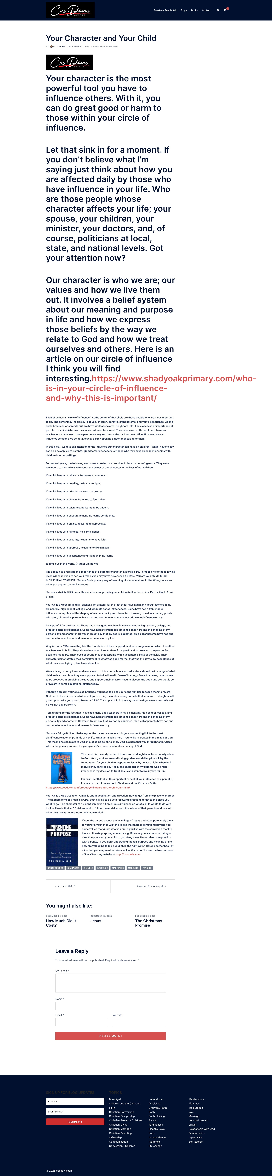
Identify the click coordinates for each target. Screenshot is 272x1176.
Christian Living (118, 1124)
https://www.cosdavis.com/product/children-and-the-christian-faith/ (88, 787)
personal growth (198, 1120)
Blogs (184, 10)
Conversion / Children (122, 1145)
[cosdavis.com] (70, 10)
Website (117, 1015)
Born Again (115, 1099)
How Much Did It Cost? (61, 923)
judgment (154, 1141)
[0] (225, 10)
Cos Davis (59, 46)
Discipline (154, 1103)
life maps (194, 1103)
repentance (195, 1137)
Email (59, 1015)
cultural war (156, 1099)
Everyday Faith (158, 1107)
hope (152, 1133)
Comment (62, 970)
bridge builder (55, 868)
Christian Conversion (121, 1112)
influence (102, 868)
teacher (147, 868)
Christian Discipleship (122, 1116)
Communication (118, 1141)
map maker (118, 868)
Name (59, 999)
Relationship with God (202, 1128)
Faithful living (157, 1116)
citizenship (115, 1137)
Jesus (96, 921)
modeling (133, 868)
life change (155, 1145)
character (73, 868)
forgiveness (156, 1124)
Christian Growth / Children (125, 1120)
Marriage (194, 1116)
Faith (152, 1112)
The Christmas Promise (148, 923)
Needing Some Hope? (150, 886)
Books (194, 10)
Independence (157, 1137)
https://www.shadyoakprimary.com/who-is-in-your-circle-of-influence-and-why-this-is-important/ (151, 388)
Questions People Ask (165, 10)
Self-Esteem (196, 1141)
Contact (206, 10)
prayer (192, 1124)
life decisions (196, 1099)
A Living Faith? (66, 886)
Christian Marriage (120, 1128)
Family (153, 1120)
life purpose (196, 1107)
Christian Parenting (105, 46)
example (88, 868)
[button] (218, 10)
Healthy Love (157, 1128)
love (191, 1112)
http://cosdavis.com (128, 854)
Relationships (196, 1133)
